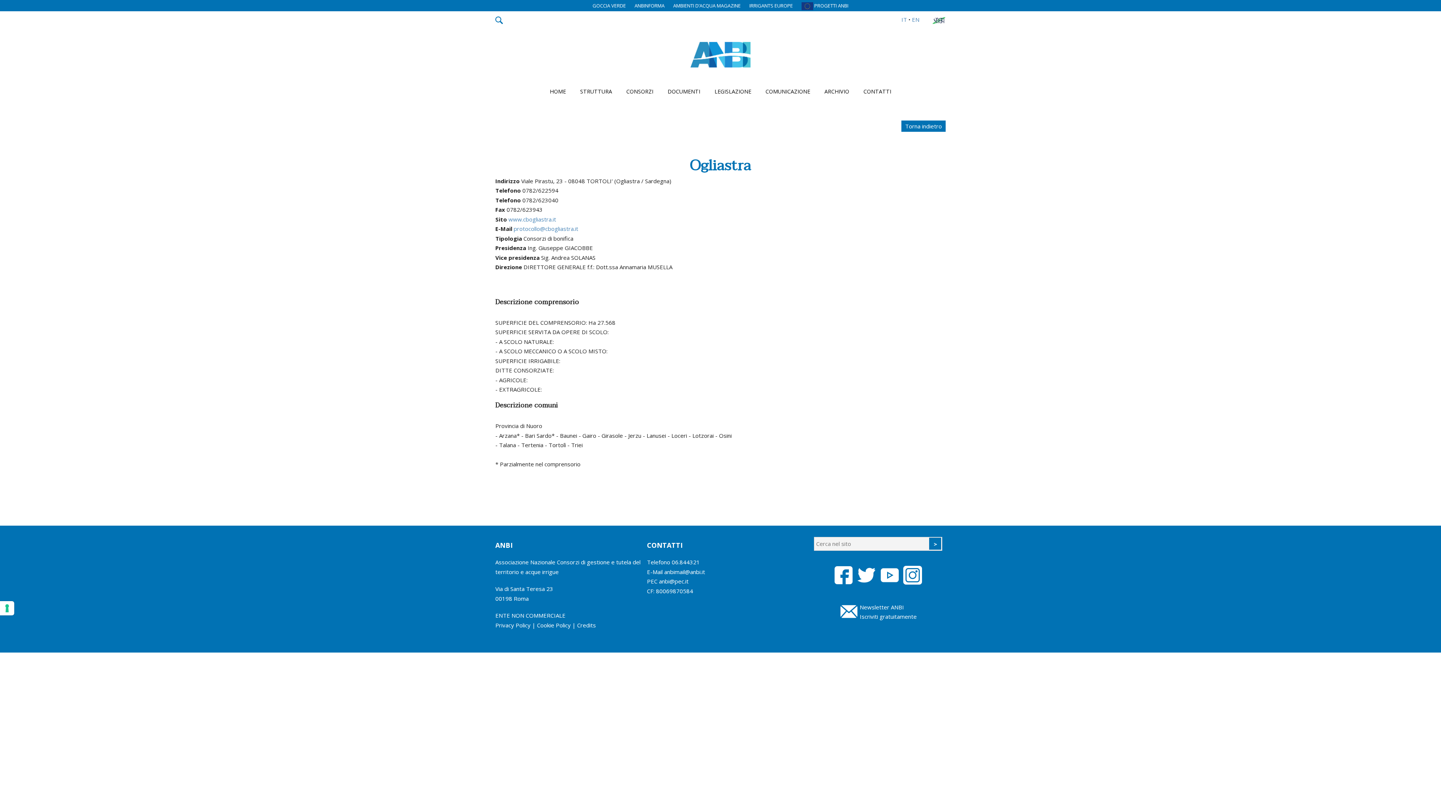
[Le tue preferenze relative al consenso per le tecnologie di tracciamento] (7, 608)
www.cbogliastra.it (532, 219)
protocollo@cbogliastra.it (546, 228)
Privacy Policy (513, 625)
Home (558, 91)
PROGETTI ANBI (830, 5)
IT (904, 19)
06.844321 (686, 562)
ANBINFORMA (650, 5)
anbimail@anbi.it (684, 572)
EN (915, 19)
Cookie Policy (554, 625)
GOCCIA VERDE (609, 5)
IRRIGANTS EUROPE (771, 5)
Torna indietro (923, 126)
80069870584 (674, 591)
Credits (586, 625)
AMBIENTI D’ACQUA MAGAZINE (707, 5)
